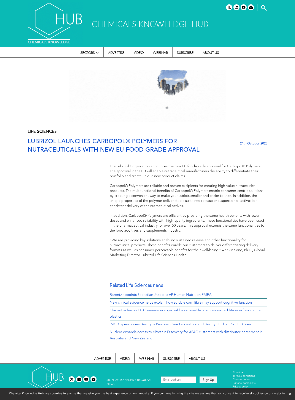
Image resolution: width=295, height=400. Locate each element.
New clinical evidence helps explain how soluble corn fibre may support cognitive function (181, 302)
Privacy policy (241, 387)
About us (211, 52)
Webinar (160, 52)
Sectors (87, 52)
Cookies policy (241, 379)
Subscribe (185, 52)
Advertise (116, 52)
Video (139, 52)
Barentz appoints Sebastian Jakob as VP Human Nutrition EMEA (160, 295)
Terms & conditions (244, 376)
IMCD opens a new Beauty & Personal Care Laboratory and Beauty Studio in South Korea (180, 324)
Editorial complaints (244, 383)
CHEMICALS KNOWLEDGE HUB (150, 24)
